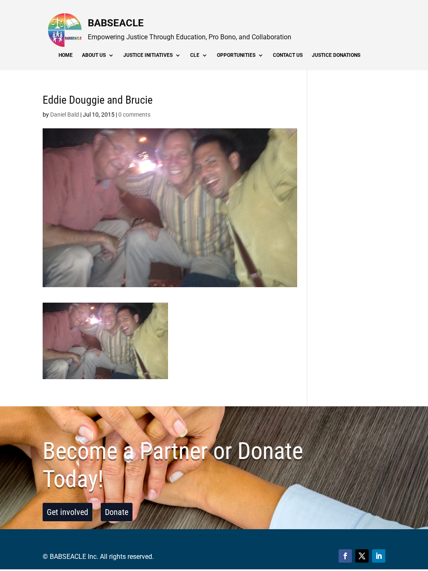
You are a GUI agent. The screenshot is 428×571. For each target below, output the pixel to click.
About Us (94, 55)
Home (66, 55)
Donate (116, 512)
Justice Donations (336, 55)
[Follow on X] (362, 556)
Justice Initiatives (148, 55)
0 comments (134, 114)
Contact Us (288, 55)
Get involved (67, 512)
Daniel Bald (64, 114)
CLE (194, 55)
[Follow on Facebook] (345, 556)
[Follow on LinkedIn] (378, 556)
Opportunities (236, 55)
